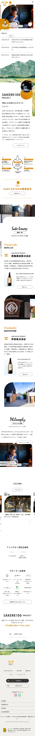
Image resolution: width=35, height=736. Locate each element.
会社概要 (3, 701)
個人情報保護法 (5, 712)
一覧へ (10, 36)
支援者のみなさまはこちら (17, 602)
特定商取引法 (4, 704)
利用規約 (3, 708)
